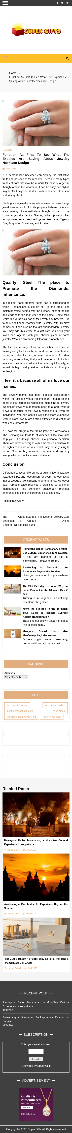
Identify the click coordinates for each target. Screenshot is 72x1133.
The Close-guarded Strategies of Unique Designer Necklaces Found (19, 520)
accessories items (17, 705)
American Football (55, 705)
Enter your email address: (36, 1055)
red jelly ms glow (52, 716)
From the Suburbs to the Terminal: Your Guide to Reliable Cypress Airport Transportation (45, 612)
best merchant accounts (20, 710)
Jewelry (7, 150)
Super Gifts (44, 1065)
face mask (59, 710)
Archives (9, 673)
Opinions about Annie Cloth (22, 716)
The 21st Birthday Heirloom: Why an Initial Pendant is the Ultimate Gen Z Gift (45, 590)
